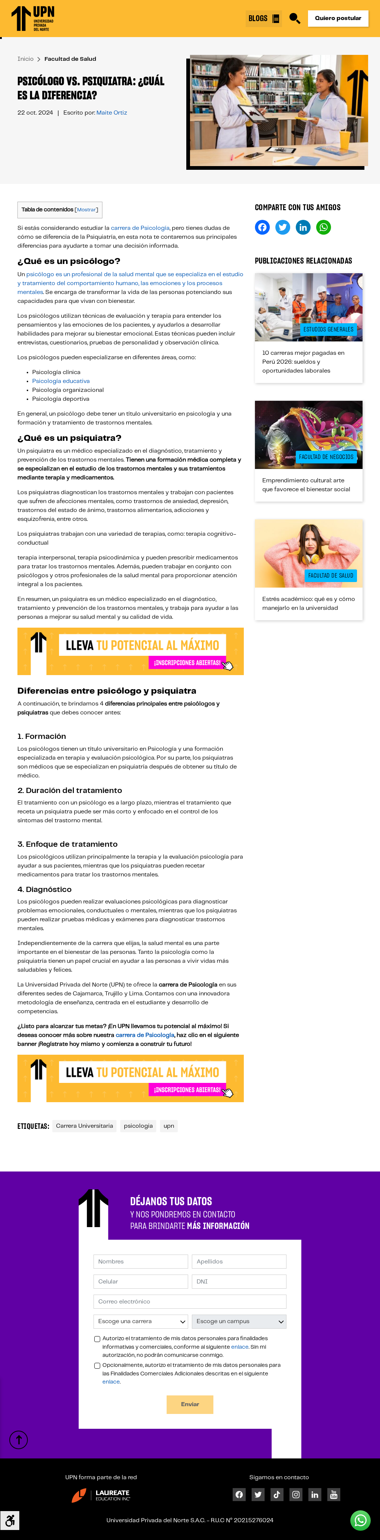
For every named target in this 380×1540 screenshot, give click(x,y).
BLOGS (259, 18)
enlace (240, 1347)
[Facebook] (239, 1494)
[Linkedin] (314, 1494)
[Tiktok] (277, 1494)
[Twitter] (258, 1494)
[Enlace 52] (309, 434)
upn (169, 1126)
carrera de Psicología (140, 228)
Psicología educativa (61, 381)
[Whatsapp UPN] (360, 1520)
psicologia (138, 1126)
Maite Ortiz (111, 113)
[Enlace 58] (309, 553)
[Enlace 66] (18, 1440)
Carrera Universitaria (84, 1126)
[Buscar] (295, 18)
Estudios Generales (328, 330)
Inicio (25, 59)
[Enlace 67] (101, 1495)
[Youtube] (333, 1494)
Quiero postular (338, 18)
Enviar (190, 1404)
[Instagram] (295, 1494)
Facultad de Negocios (326, 457)
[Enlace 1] (33, 18)
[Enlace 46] (309, 307)
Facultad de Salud (70, 59)
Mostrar (86, 210)
